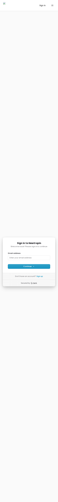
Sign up (39, 276)
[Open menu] (52, 5)
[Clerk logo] (34, 283)
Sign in (42, 5)
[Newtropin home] (10, 5)
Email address (14, 253)
